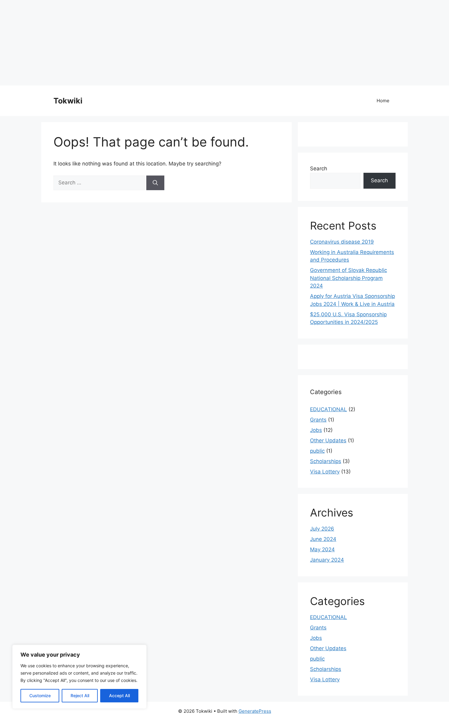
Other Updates (328, 440)
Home (383, 100)
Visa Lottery (325, 472)
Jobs (316, 430)
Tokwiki (67, 100)
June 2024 (323, 539)
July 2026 (322, 529)
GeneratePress (255, 711)
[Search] (155, 183)
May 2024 (322, 549)
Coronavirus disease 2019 (342, 242)
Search (318, 168)
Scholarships (325, 461)
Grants (318, 420)
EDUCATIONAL (328, 409)
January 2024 (327, 560)
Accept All (119, 695)
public (317, 451)
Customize (40, 695)
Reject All (80, 695)
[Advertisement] (183, 42)
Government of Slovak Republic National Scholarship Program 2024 (348, 278)
